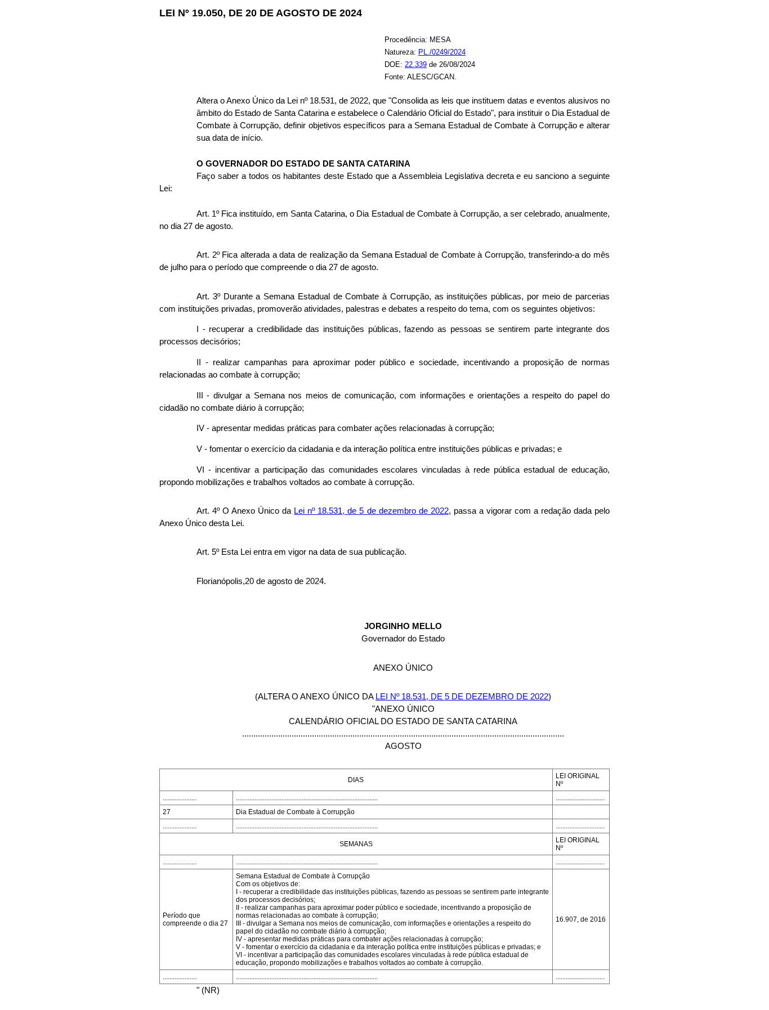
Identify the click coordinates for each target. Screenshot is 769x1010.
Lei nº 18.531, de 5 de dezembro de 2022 (371, 510)
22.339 (416, 64)
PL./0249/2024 (442, 52)
